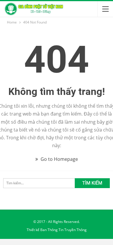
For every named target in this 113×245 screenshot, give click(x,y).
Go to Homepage (58, 159)
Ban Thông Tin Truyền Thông (63, 229)
